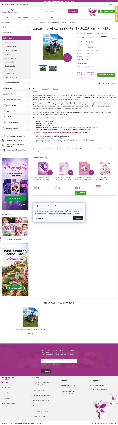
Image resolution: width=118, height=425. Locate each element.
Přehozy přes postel (11, 77)
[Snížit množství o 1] (93, 76)
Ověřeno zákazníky (39, 416)
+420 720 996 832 (67, 393)
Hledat (74, 11)
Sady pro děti (9, 70)
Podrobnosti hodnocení (100, 33)
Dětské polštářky (10, 66)
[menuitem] (7, 17)
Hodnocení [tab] (45, 89)
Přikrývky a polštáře (11, 50)
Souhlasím (78, 218)
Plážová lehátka (11, 105)
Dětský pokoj (10, 38)
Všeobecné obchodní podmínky (42, 395)
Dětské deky (8, 54)
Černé (96, 50)
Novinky (8, 27)
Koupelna (9, 88)
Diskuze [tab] (55, 89)
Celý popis (111, 39)
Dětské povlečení (10, 43)
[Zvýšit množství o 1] (93, 74)
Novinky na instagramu (100, 389)
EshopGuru (99, 423)
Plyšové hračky (9, 62)
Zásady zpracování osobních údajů (43, 406)
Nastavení (39, 218)
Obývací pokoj (11, 94)
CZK (104, 4)
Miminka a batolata (13, 82)
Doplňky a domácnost (13, 100)
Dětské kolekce (9, 73)
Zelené (92, 50)
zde (71, 213)
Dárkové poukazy (12, 122)
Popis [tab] (35, 89)
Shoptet (113, 423)
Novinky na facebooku (99, 385)
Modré (88, 50)
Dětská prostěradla (11, 46)
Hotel (8, 111)
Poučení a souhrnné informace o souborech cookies (42, 384)
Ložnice (8, 32)
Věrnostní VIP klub (38, 390)
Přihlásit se (46, 371)
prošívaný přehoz (44, 95)
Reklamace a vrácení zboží (41, 401)
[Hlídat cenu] (107, 83)
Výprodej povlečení (12, 128)
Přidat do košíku (107, 74)
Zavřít (86, 83)
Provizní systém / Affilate (40, 411)
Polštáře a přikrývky (10, 403)
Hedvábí (9, 117)
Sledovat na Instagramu (16, 239)
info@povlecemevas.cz (68, 391)
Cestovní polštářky (10, 58)
